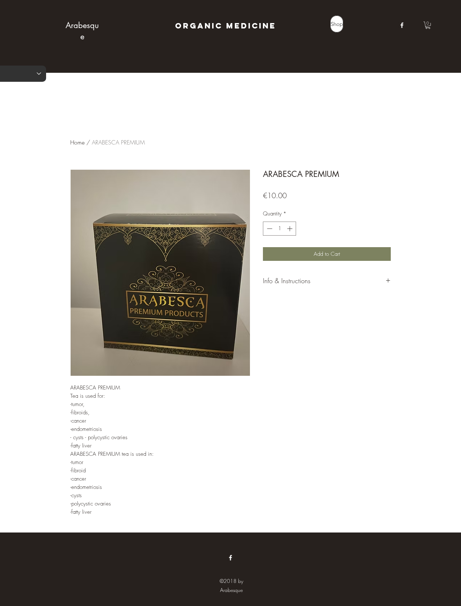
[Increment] (290, 228)
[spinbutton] (280, 228)
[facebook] (402, 25)
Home (77, 142)
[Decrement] (269, 228)
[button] (428, 25)
